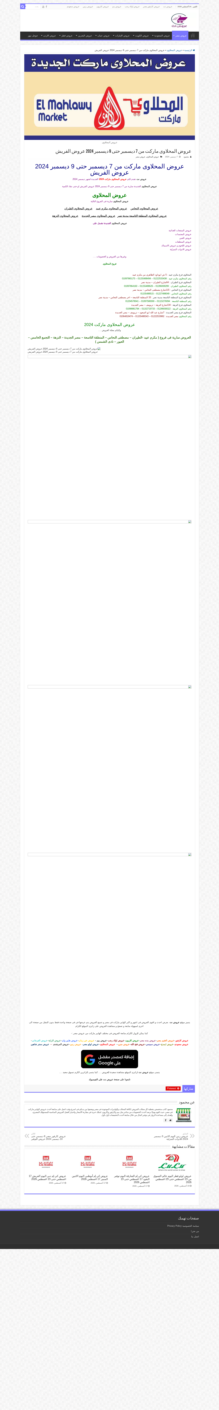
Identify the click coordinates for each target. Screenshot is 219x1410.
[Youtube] (43, 7)
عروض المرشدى (61, 1044)
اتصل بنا (195, 1236)
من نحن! (195, 1231)
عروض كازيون (102, 6)
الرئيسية (188, 50)
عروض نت (167, 6)
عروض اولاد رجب (132, 6)
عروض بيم (116, 6)
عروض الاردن (49, 35)
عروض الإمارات (122, 35)
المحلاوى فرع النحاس (181, 290)
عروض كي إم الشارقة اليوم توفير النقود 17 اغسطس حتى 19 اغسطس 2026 (132, 1179)
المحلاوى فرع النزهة (182, 305)
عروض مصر (181, 35)
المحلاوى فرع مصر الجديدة (178, 312)
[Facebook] (46, 7)
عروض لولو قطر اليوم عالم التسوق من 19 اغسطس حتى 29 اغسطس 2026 (172, 1179)
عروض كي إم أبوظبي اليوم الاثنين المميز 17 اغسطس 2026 (90, 1177)
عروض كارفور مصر (151, 6)
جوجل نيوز (33, 35)
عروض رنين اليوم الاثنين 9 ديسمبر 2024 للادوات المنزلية (171, 1136)
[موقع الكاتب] (170, 1120)
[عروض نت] (179, 20)
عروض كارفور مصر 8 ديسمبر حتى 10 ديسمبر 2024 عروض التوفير (48, 1136)
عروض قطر (67, 35)
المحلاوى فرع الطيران (181, 282)
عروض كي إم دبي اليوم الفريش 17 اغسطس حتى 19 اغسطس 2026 (47, 1177)
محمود (186, 157)
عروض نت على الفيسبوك (101, 1079)
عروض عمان (104, 35)
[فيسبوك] (165, 1120)
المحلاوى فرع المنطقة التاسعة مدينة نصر (172, 297)
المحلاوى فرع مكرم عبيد (180, 274)
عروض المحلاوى (174, 50)
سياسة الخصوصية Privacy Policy (183, 1226)
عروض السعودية (162, 35)
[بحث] (22, 6)
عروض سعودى (73, 6)
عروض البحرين (85, 35)
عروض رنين (88, 6)
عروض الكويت (142, 35)
